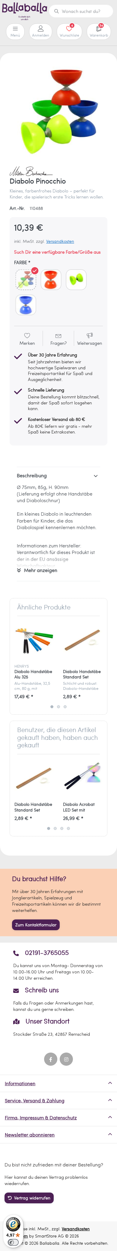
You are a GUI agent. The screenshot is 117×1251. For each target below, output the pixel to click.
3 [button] (65, 706)
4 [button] (68, 828)
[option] (58, 111)
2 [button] (58, 706)
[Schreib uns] (58, 999)
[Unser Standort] (58, 1027)
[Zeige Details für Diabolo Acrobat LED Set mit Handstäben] (82, 778)
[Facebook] (50, 1059)
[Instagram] (66, 1059)
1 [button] (51, 706)
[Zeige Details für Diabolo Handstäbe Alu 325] (34, 640)
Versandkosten (60, 241)
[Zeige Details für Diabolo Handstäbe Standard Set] (82, 640)
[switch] (13, 1242)
